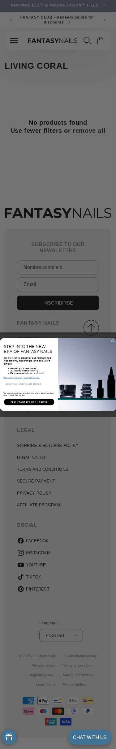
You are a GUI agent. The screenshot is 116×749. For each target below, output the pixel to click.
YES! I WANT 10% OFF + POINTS (29, 402)
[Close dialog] (112, 341)
